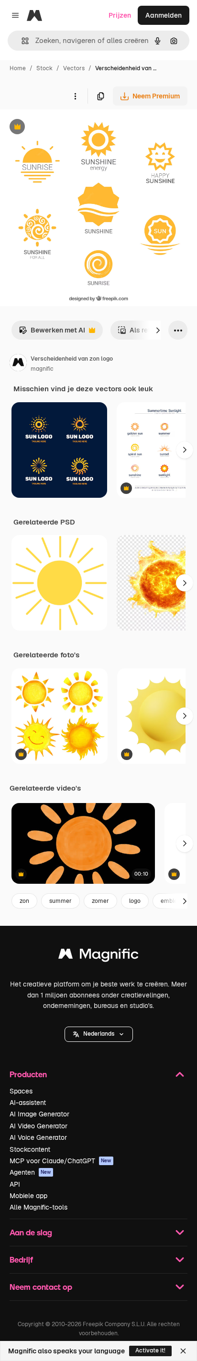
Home (18, 68)
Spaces (21, 1091)
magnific (42, 369)
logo (135, 901)
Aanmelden (163, 15)
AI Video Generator (38, 1126)
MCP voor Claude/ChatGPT (60, 1161)
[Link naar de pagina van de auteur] (18, 364)
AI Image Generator (39, 1114)
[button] (99, 1034)
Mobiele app (28, 1195)
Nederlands (98, 1034)
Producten (28, 1074)
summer (60, 901)
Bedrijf (21, 1259)
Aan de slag (31, 1232)
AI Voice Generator (38, 1137)
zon (24, 901)
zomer (100, 901)
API (15, 1184)
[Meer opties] (75, 96)
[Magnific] (98, 956)
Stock (44, 68)
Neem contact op (41, 1287)
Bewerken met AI (52, 333)
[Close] (183, 1351)
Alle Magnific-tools (38, 1207)
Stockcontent (30, 1149)
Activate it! (150, 1350)
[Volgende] (157, 330)
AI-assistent (28, 1102)
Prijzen (120, 15)
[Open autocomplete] (21, 40)
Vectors (74, 68)
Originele (63, 127)
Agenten (30, 1172)
